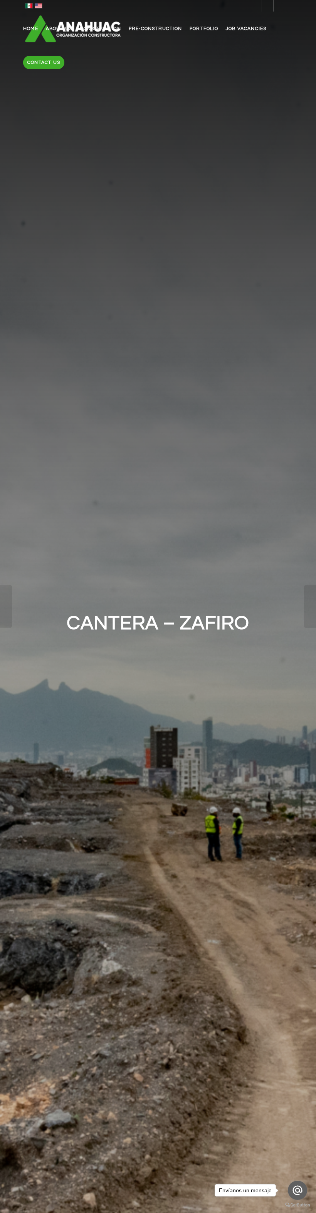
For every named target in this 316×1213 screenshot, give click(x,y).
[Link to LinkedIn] (256, 6)
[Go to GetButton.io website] (297, 1205)
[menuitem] (30, 29)
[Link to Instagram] (279, 6)
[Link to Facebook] (267, 6)
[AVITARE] (310, 606)
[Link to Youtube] (291, 6)
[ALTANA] (6, 606)
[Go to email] (297, 1190)
